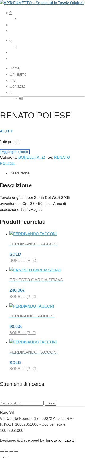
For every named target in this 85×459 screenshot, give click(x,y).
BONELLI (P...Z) (31, 157)
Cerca (51, 403)
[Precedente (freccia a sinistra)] (2, 457)
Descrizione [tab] (19, 173)
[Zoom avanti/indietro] (2, 451)
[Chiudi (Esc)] (16, 451)
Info (12, 80)
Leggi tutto (13, 456)
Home (14, 68)
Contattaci (17, 86)
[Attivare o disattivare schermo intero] (6, 451)
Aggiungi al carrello (15, 152)
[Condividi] (11, 451)
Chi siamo (17, 74)
